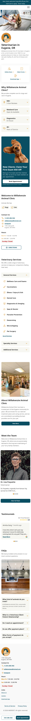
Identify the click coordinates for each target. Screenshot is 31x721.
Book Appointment (23, 717)
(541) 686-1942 (8, 717)
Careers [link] (3, 696)
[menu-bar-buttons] (28, 7)
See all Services (7, 336)
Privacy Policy (22, 706)
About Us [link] (4, 692)
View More (15, 423)
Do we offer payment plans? (13, 629)
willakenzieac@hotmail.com (12, 669)
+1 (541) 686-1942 (9, 665)
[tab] (13, 493)
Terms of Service (9, 706)
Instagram (7, 673)
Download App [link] (5, 699)
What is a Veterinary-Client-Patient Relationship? (13, 616)
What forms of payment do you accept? (12, 636)
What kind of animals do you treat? (13, 600)
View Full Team (15, 501)
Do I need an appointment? (13, 623)
